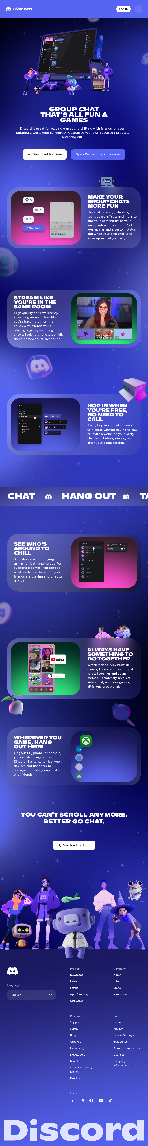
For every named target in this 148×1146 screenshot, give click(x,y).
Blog (73, 1035)
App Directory (79, 994)
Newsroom (120, 994)
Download (77, 975)
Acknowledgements (126, 1048)
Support (75, 1022)
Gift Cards (76, 1000)
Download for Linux (48, 154)
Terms (117, 1022)
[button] (138, 9)
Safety (74, 1028)
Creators (75, 1041)
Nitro (73, 981)
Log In (123, 9)
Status (74, 987)
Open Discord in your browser (98, 154)
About (117, 975)
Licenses (118, 1054)
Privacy (118, 1028)
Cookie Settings (123, 1035)
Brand (117, 987)
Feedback (76, 1078)
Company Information (121, 1063)
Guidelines (120, 1041)
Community (77, 1048)
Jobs (116, 981)
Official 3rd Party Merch (81, 1069)
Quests (74, 1061)
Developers (77, 1054)
